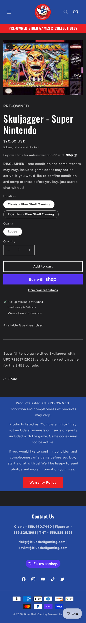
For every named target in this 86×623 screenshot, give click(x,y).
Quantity (9, 241)
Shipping (8, 147)
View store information (25, 313)
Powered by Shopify (60, 614)
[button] (9, 12)
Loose (12, 231)
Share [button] (12, 379)
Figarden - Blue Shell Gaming (31, 214)
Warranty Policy (43, 483)
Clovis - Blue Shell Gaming (29, 204)
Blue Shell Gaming (35, 614)
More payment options (43, 290)
